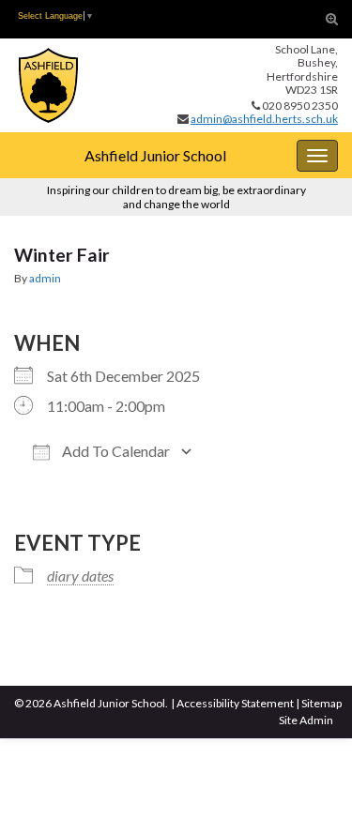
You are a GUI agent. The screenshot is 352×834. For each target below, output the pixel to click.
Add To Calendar (114, 451)
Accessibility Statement (235, 703)
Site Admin (306, 720)
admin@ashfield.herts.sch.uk (264, 119)
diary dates (80, 575)
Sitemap (321, 703)
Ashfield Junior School (155, 155)
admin (45, 278)
